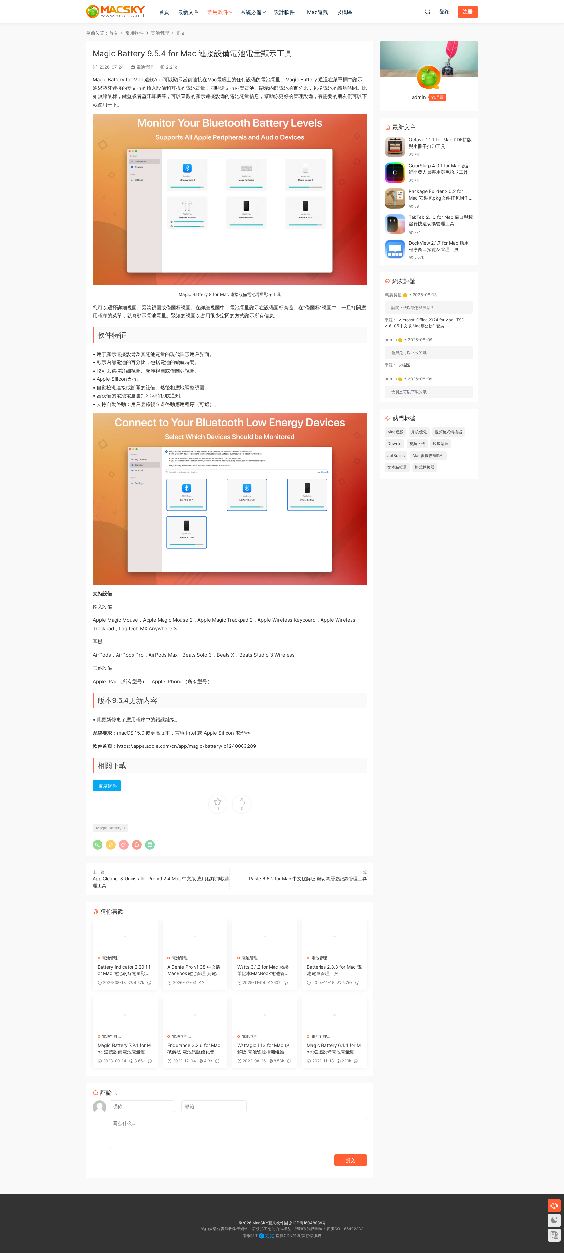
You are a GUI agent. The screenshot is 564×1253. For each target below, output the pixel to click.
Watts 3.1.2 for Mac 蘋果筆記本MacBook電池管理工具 (263, 970)
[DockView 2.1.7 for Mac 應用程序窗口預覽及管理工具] (395, 250)
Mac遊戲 (317, 12)
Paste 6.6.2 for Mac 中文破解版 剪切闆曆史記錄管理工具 (308, 878)
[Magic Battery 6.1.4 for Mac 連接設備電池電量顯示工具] (334, 1015)
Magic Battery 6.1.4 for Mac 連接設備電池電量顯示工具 (334, 1048)
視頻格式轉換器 (448, 431)
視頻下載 (417, 443)
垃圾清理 (440, 443)
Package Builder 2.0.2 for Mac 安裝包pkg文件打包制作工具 (439, 197)
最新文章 (188, 12)
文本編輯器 (397, 467)
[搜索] (427, 11)
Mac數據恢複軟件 (428, 455)
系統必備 (251, 12)
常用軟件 (217, 12)
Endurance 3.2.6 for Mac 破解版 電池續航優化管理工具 (193, 1048)
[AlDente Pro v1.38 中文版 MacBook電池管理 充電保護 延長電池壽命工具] (195, 936)
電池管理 (144, 67)
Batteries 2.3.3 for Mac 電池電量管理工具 (334, 970)
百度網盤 (108, 786)
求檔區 (344, 12)
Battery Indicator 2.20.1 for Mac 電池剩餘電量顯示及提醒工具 (124, 970)
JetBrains (396, 455)
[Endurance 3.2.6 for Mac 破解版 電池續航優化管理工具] (195, 1015)
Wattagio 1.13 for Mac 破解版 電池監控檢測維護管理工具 (263, 1048)
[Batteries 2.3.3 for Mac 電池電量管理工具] (334, 936)
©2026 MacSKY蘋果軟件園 (263, 1222)
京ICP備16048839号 (307, 1222)
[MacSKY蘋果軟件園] (115, 11)
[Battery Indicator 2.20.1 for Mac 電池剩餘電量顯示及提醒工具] (125, 936)
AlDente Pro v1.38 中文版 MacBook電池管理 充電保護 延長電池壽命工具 (194, 970)
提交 (350, 1160)
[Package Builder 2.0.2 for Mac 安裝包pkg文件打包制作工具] (395, 198)
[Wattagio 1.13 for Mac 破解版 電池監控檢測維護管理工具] (264, 1015)
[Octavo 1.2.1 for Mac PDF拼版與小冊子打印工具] (395, 147)
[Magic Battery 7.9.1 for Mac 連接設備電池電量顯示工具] (125, 1015)
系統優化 (419, 431)
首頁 (164, 12)
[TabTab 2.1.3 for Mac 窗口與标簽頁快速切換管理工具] (395, 224)
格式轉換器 (424, 467)
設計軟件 (284, 12)
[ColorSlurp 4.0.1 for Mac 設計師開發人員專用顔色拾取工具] (395, 172)
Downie (394, 443)
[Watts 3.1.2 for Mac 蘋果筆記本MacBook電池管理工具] (264, 936)
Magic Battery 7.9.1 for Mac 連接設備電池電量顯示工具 (124, 1048)
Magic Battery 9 (110, 828)
